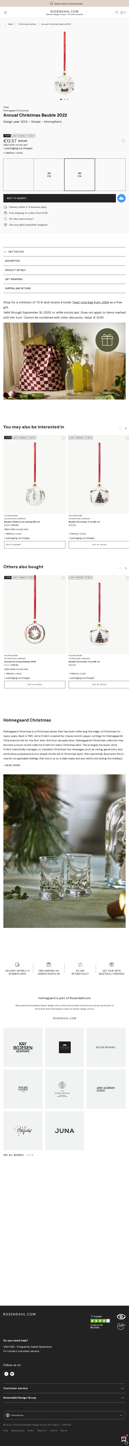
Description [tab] (12, 260)
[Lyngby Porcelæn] (64, 1089)
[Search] (117, 12)
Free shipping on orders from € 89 (69, 3)
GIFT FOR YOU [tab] (16, 251)
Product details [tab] (15, 270)
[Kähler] (64, 1047)
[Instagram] (12, 1374)
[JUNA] (64, 1131)
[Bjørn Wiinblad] (22, 1131)
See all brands (13, 1154)
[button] (61, 99)
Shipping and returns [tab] (18, 288)
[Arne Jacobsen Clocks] (106, 1089)
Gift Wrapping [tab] (14, 279)
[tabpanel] (64, 355)
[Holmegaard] (22, 1089)
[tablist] (64, 270)
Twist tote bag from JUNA (90, 302)
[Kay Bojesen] (22, 1047)
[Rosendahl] (106, 1047)
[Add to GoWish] (121, 198)
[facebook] (6, 1374)
